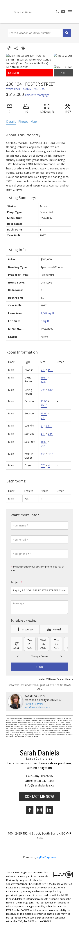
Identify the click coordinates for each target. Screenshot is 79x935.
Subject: (15, 582)
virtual (57, 629)
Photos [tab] (23, 122)
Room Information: (22, 352)
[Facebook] (29, 810)
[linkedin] (49, 810)
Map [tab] (33, 122)
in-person (28, 629)
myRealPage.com (46, 857)
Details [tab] (11, 122)
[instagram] (39, 810)
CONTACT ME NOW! (39, 796)
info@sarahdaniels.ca (37, 707)
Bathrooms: (16, 481)
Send (39, 667)
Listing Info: (16, 249)
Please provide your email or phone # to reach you (37, 568)
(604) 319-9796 (34, 703)
